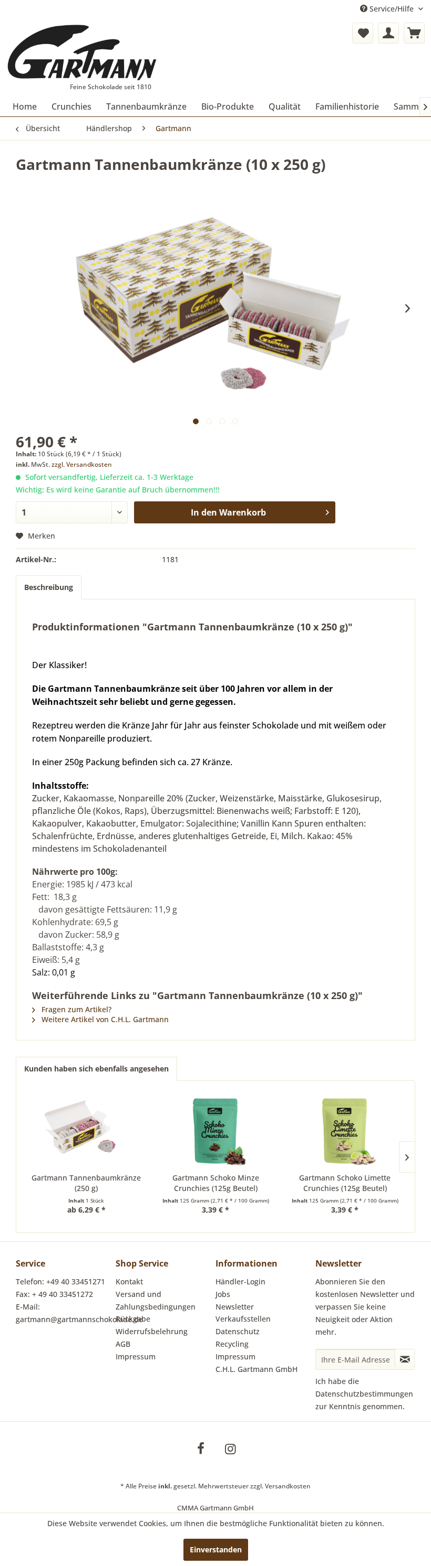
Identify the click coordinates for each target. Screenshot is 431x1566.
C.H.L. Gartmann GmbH (256, 1369)
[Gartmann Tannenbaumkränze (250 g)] (86, 1130)
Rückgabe (133, 1319)
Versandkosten (288, 1486)
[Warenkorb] (414, 33)
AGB (123, 1344)
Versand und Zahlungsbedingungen (156, 1300)
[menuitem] (362, 33)
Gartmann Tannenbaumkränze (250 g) (86, 1183)
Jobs (223, 1294)
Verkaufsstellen (243, 1319)
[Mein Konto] (388, 33)
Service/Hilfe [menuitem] (391, 9)
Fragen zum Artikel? (75, 1009)
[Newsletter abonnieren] (405, 1359)
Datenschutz (238, 1331)
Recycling (232, 1344)
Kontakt (129, 1281)
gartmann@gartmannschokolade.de (79, 1319)
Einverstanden (216, 1549)
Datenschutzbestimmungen (364, 1394)
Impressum (136, 1356)
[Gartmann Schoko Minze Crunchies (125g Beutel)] (215, 1130)
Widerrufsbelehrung (152, 1331)
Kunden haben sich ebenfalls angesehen (96, 1069)
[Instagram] (230, 1448)
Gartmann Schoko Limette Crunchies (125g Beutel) (345, 1183)
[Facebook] (200, 1448)
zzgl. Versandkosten (82, 464)
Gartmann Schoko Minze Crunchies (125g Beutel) (215, 1183)
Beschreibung (48, 587)
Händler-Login (240, 1281)
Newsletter (235, 1307)
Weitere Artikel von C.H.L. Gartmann (104, 1019)
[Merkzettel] (362, 33)
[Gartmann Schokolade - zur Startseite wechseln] (82, 52)
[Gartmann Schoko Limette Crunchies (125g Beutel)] (345, 1130)
